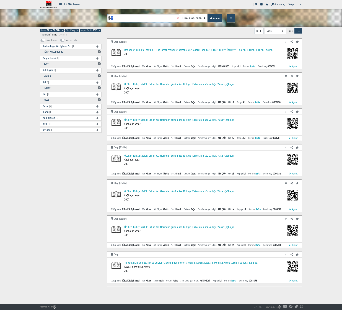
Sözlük (72, 76)
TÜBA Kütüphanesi (72, 52)
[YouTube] (285, 307)
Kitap (72, 30)
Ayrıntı (294, 66)
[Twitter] (296, 307)
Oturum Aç (279, 4)
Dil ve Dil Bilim (52, 30)
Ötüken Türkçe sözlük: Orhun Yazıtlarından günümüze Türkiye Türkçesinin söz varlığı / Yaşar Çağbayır (179, 84)
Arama (216, 18)
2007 (90, 30)
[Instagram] (301, 307)
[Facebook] (290, 307)
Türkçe (72, 88)
